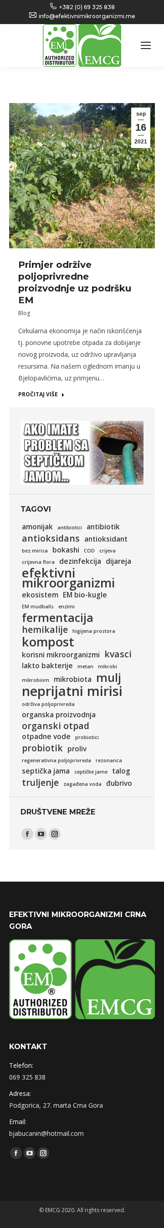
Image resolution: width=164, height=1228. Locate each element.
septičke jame (91, 772)
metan (85, 666)
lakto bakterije (47, 666)
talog (121, 771)
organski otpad (55, 726)
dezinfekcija (80, 561)
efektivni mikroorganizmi (68, 578)
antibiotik (103, 527)
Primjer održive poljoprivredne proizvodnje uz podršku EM (74, 282)
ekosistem (40, 595)
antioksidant (106, 539)
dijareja (118, 561)
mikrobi (107, 666)
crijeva (107, 550)
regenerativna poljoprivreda (56, 760)
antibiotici (69, 527)
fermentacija (57, 617)
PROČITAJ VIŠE (38, 394)
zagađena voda (82, 784)
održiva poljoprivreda (48, 704)
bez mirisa (35, 550)
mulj (108, 677)
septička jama (46, 771)
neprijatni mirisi (72, 691)
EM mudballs (38, 606)
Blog (24, 313)
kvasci (118, 654)
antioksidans (51, 538)
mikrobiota (73, 679)
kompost (48, 642)
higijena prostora (93, 631)
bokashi (65, 550)
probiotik (42, 748)
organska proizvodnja (59, 715)
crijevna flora (38, 562)
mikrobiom (35, 680)
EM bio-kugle (85, 595)
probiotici (87, 737)
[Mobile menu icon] (146, 45)
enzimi (66, 606)
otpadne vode (46, 736)
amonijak (37, 527)
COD (89, 550)
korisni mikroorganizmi (61, 655)
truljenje (40, 783)
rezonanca (109, 760)
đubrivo (119, 783)
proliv (77, 749)
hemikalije (45, 630)
